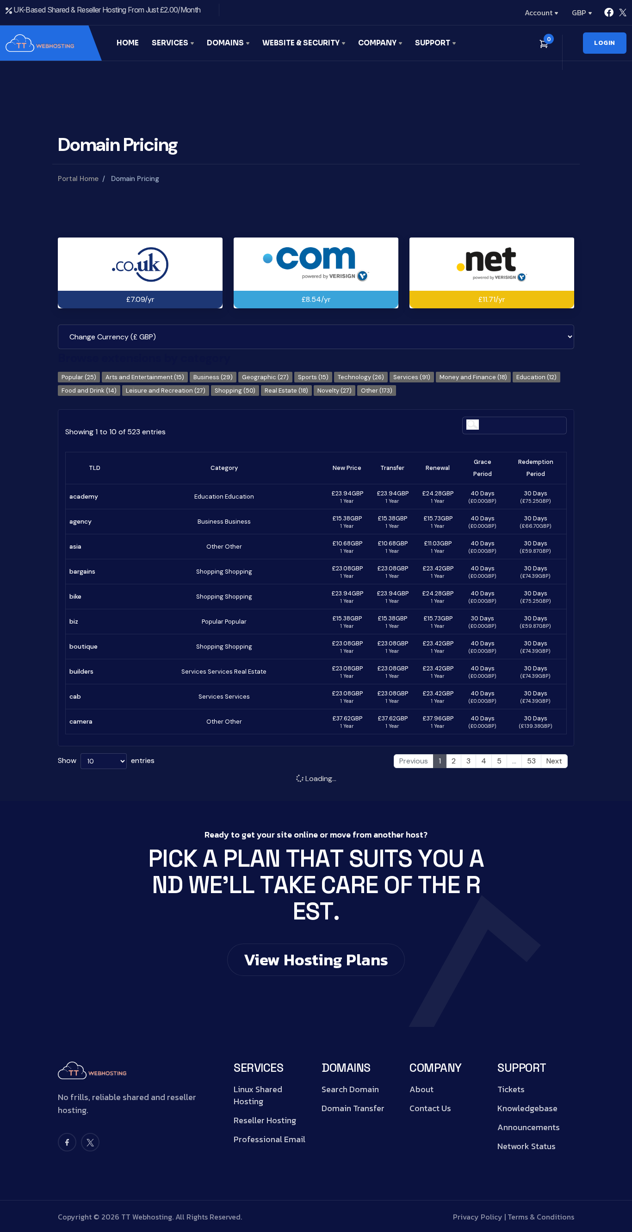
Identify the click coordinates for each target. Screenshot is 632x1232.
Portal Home (78, 178)
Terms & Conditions (541, 1216)
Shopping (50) (235, 390)
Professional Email (269, 1139)
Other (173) (376, 390)
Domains (226, 42)
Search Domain (350, 1089)
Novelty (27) (334, 390)
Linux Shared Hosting (258, 1095)
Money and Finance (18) (473, 377)
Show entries (106, 760)
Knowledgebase (527, 1108)
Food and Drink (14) (89, 390)
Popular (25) (79, 377)
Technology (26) (361, 377)
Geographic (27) (265, 377)
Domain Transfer (353, 1108)
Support (433, 42)
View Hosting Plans (316, 959)
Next (554, 761)
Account (538, 12)
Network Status (526, 1146)
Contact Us (430, 1108)
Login (604, 43)
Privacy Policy (477, 1216)
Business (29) (213, 377)
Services (171, 42)
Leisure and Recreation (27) (165, 390)
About (421, 1089)
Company (378, 42)
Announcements (528, 1127)
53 (531, 761)
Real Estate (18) (286, 390)
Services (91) (411, 377)
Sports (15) (313, 377)
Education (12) (536, 377)
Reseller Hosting (265, 1120)
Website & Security (301, 42)
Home (128, 42)
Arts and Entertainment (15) (144, 377)
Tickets (511, 1089)
